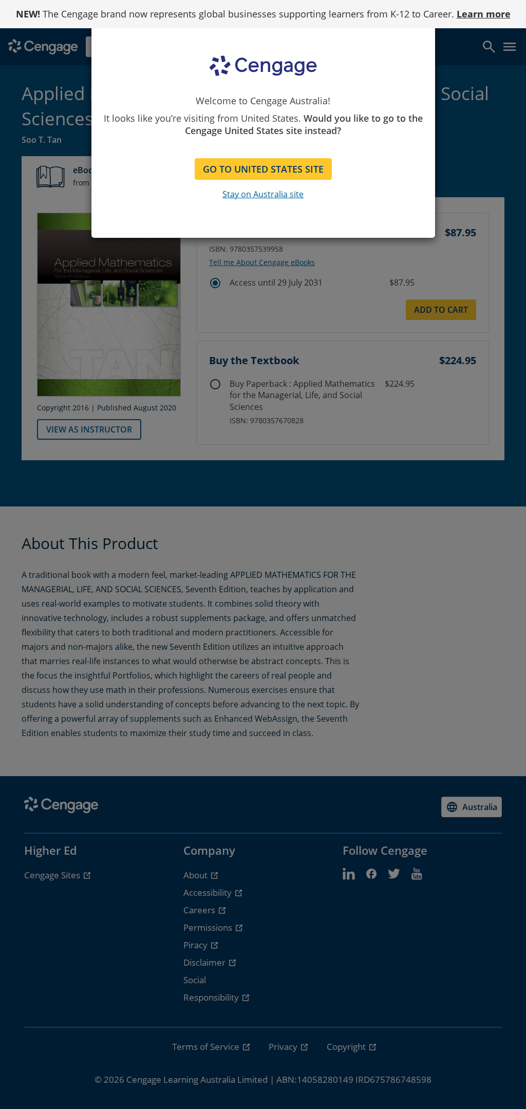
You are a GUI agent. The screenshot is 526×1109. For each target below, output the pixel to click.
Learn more (484, 14)
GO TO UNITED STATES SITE (263, 169)
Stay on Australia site (263, 194)
